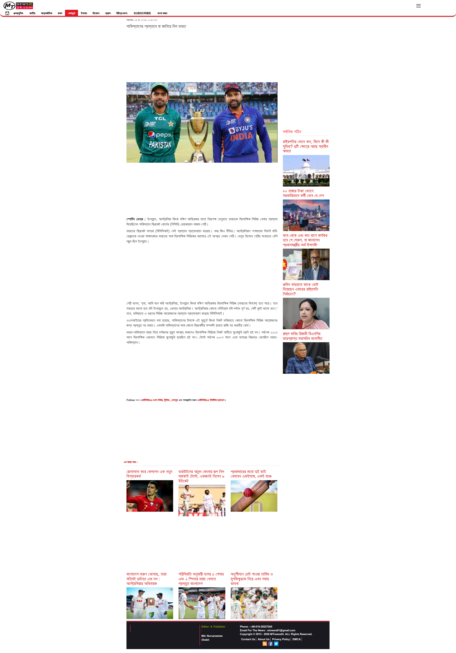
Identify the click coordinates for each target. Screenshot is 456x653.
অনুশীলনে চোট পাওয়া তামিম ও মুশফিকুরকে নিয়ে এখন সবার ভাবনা (252, 578)
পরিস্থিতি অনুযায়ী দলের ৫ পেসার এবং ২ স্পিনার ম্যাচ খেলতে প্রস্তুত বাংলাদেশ (201, 578)
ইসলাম (84, 13)
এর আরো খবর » (131, 462)
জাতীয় (32, 13)
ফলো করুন (162, 13)
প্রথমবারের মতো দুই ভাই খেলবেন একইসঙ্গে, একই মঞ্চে (251, 473)
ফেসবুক (175, 400)
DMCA (296, 639)
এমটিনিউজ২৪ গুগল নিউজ (152, 400)
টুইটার (167, 400)
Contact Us (248, 639)
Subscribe (142, 13)
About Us (264, 639)
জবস (60, 13)
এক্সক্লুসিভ (18, 13)
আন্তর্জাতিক (46, 13)
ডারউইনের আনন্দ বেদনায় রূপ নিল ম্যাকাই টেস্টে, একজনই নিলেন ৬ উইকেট (201, 476)
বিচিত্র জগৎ (121, 13)
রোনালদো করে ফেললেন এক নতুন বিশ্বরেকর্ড (149, 473)
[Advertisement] (202, 55)
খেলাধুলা (71, 13)
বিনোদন (96, 13)
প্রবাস (108, 13)
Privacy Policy (281, 639)
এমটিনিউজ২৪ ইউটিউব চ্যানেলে (210, 400)
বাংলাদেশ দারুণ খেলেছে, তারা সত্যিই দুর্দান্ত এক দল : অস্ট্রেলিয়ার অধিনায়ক (146, 578)
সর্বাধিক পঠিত (292, 131)
